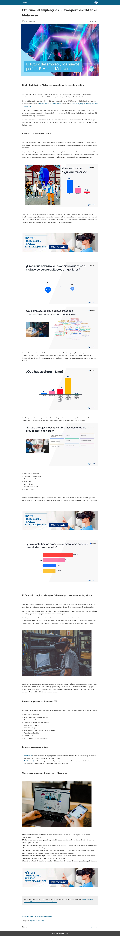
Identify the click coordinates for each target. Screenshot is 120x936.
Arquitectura (33, 920)
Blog (42, 920)
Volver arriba (94, 928)
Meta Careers (28, 756)
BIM (39, 920)
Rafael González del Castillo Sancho (50, 104)
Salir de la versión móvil (60, 933)
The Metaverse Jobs (30, 761)
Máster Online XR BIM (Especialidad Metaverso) (37, 916)
